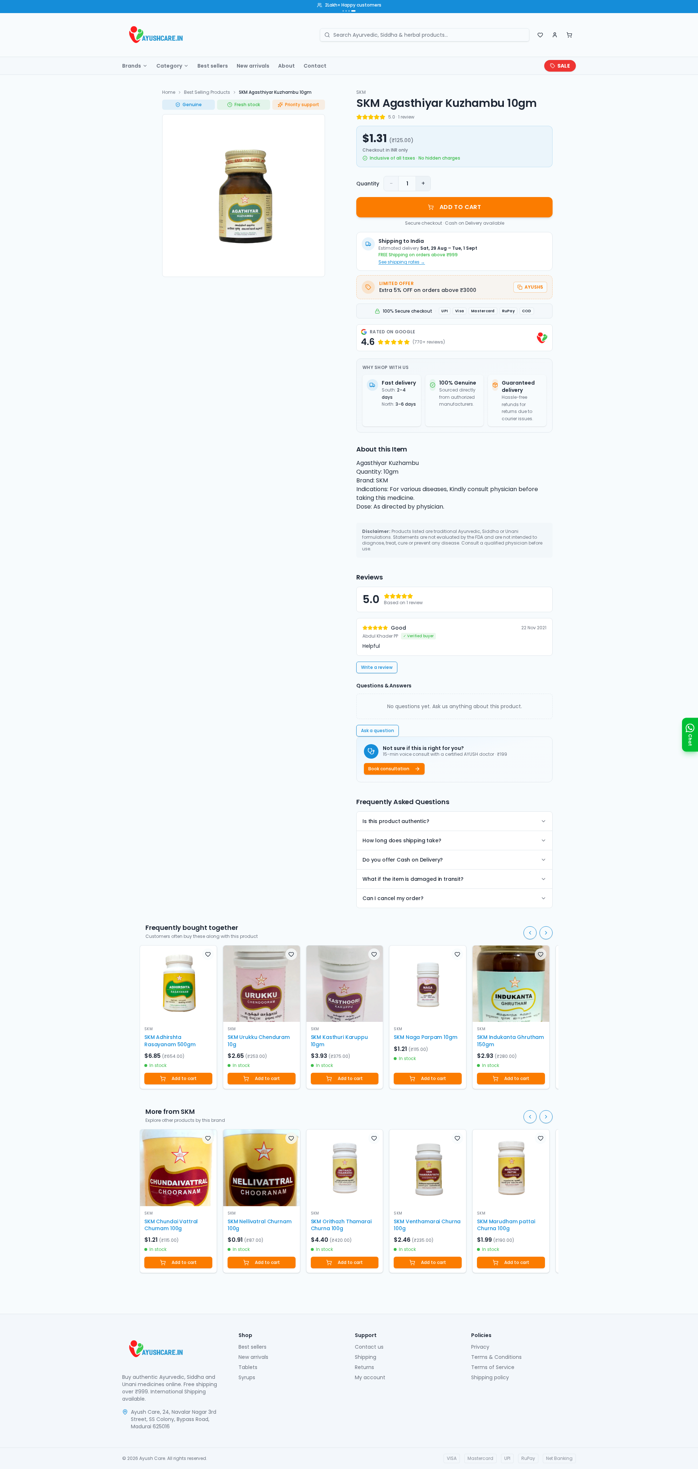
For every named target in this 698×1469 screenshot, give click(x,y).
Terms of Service (492, 1367)
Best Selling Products (207, 92)
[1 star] (359, 117)
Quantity (367, 183)
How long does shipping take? (401, 840)
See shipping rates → (401, 262)
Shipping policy (490, 1377)
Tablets (247, 1367)
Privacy (480, 1346)
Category (169, 65)
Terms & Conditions (496, 1357)
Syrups (246, 1377)
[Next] (546, 932)
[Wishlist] (540, 34)
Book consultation (388, 769)
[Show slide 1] (343, 11)
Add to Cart (460, 207)
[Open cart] (569, 34)
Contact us (369, 1346)
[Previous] (530, 932)
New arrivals (253, 65)
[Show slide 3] (349, 11)
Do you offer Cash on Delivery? (402, 859)
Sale (563, 65)
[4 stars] (377, 117)
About (286, 65)
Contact (315, 65)
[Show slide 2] (346, 11)
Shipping (365, 1357)
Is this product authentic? (395, 821)
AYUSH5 (534, 287)
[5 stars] (382, 117)
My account (370, 1377)
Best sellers (212, 65)
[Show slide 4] (353, 11)
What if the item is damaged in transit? (413, 879)
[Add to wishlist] (208, 954)
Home (168, 92)
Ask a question (377, 730)
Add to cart (184, 1078)
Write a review (377, 667)
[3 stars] (371, 117)
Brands (131, 65)
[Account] (554, 34)
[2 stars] (365, 117)
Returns (364, 1367)
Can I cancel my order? (392, 898)
